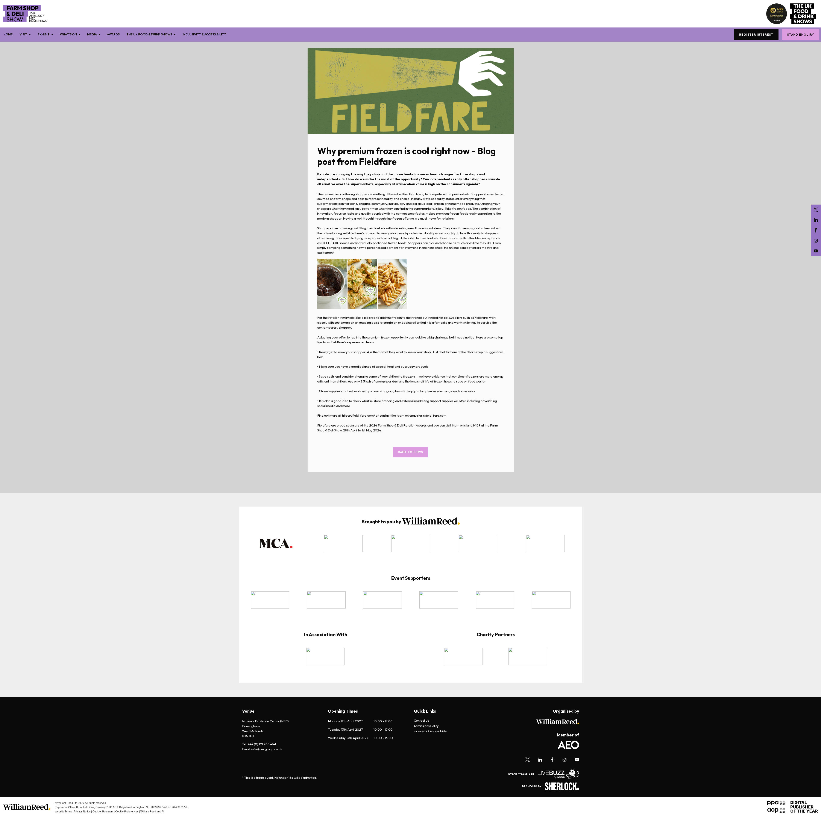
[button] (275, 543)
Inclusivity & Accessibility (204, 34)
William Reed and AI (152, 811)
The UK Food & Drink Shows (149, 34)
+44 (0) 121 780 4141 (261, 744)
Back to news (410, 452)
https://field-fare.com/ (358, 415)
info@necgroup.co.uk (266, 749)
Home (8, 34)
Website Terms (63, 811)
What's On (68, 34)
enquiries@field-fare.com (427, 415)
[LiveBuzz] (556, 774)
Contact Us (421, 720)
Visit (23, 34)
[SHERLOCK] (560, 786)
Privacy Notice (82, 811)
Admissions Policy (426, 726)
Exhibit (44, 34)
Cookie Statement (103, 811)
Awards (113, 34)
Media (92, 34)
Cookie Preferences (126, 811)
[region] (410, 546)
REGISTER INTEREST (756, 34)
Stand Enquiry (800, 34)
